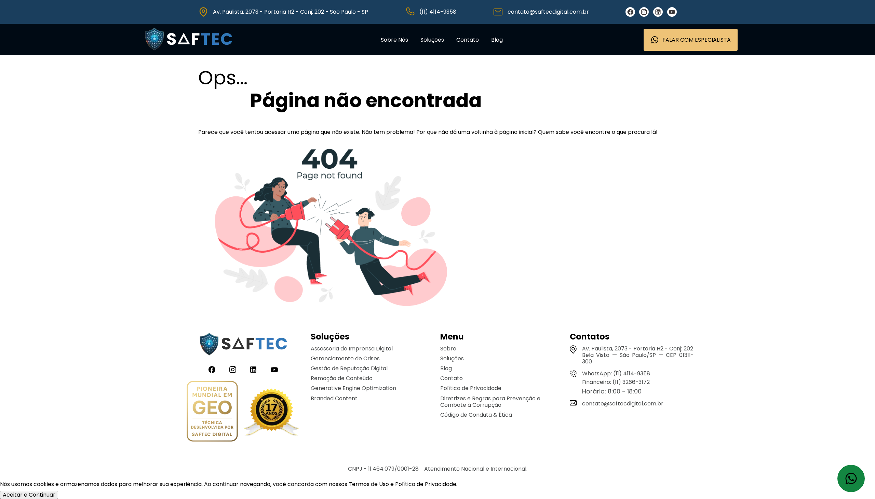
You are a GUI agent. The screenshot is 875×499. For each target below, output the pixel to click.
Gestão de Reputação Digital (349, 368)
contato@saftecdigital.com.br (548, 12)
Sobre (448, 348)
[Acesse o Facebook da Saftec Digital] (630, 12)
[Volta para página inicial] (188, 52)
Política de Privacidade (470, 388)
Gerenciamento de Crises (345, 358)
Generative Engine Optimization (353, 388)
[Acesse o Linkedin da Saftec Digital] (658, 12)
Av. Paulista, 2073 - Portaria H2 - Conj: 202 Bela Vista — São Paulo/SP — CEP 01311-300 (638, 355)
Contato (467, 40)
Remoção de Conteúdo (342, 378)
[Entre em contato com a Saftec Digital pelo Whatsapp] (851, 478)
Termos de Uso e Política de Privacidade (402, 484)
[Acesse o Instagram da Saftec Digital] (644, 12)
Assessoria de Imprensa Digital (352, 348)
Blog (497, 40)
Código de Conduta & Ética (476, 415)
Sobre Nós (394, 40)
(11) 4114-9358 (437, 12)
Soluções (432, 40)
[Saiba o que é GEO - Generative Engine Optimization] (212, 412)
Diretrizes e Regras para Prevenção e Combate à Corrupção (490, 401)
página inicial (516, 132)
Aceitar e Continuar (29, 495)
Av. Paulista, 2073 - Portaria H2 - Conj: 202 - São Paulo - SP (290, 12)
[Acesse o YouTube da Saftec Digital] (672, 12)
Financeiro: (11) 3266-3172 (616, 382)
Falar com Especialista (696, 40)
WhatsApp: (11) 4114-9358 (616, 373)
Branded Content (334, 398)
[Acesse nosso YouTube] (274, 369)
